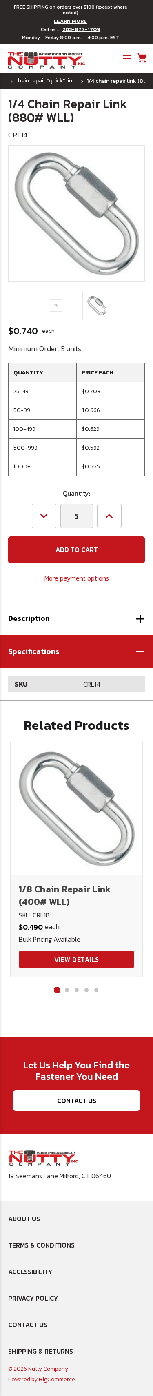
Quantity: (76, 493)
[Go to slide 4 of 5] (86, 990)
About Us (24, 1218)
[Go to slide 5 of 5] (96, 990)
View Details (76, 959)
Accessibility (30, 1271)
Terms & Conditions (41, 1245)
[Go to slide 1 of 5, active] (57, 990)
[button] (76, 651)
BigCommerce (57, 1379)
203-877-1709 (81, 29)
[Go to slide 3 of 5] (77, 990)
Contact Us (76, 1101)
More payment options (76, 578)
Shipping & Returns (40, 1351)
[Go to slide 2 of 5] (67, 990)
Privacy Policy (33, 1298)
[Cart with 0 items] (141, 58)
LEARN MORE (70, 21)
